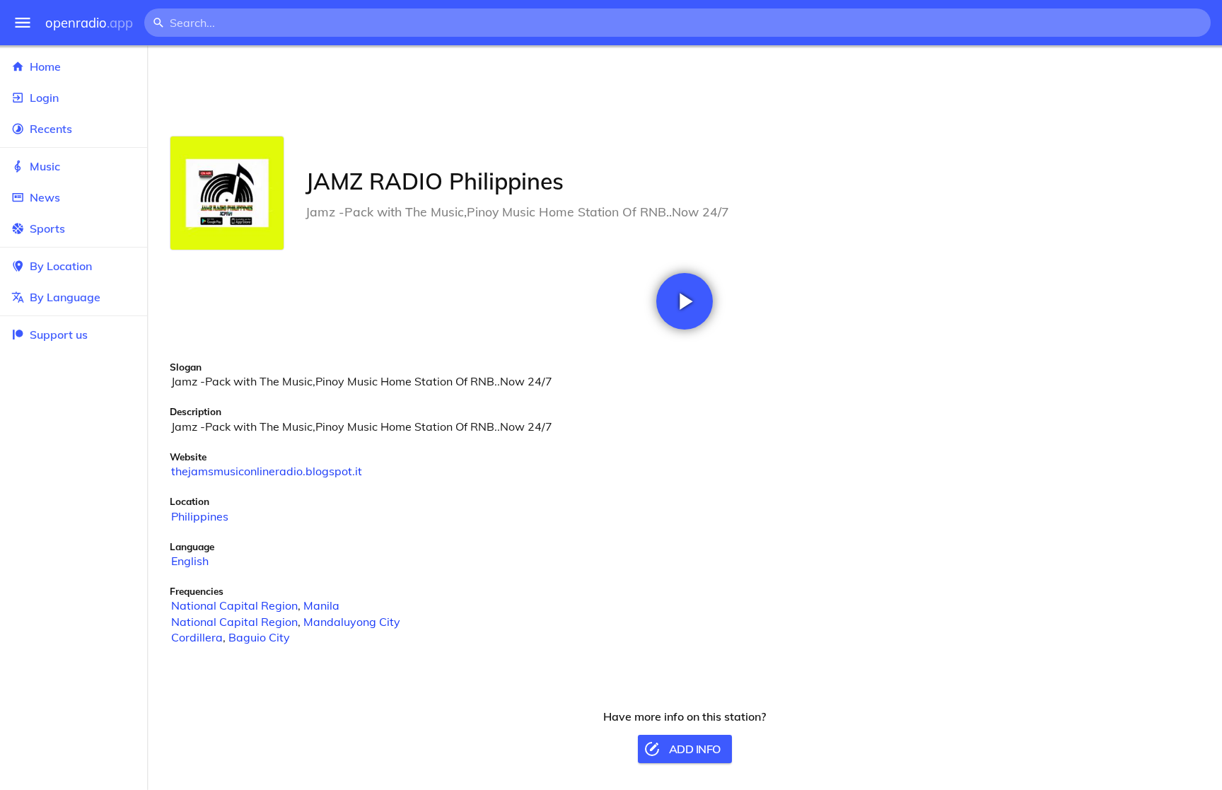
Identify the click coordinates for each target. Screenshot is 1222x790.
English (190, 561)
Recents (51, 129)
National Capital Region (234, 605)
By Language (65, 297)
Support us (59, 334)
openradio (89, 23)
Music (45, 166)
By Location (61, 266)
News (45, 197)
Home (45, 66)
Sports (47, 228)
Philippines (199, 516)
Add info (695, 749)
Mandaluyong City (351, 622)
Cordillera (197, 637)
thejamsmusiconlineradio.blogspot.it (266, 471)
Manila (321, 605)
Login (44, 98)
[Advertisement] (684, 90)
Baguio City (259, 637)
